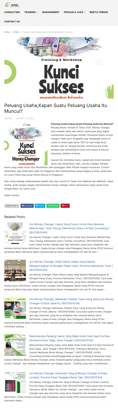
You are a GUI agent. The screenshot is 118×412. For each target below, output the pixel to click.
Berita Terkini (99, 12)
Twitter (41, 206)
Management (51, 12)
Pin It (66, 206)
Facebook (28, 206)
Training (30, 12)
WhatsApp (54, 206)
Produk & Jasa (73, 12)
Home (7, 32)
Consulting (12, 12)
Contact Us (12, 21)
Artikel (16, 32)
